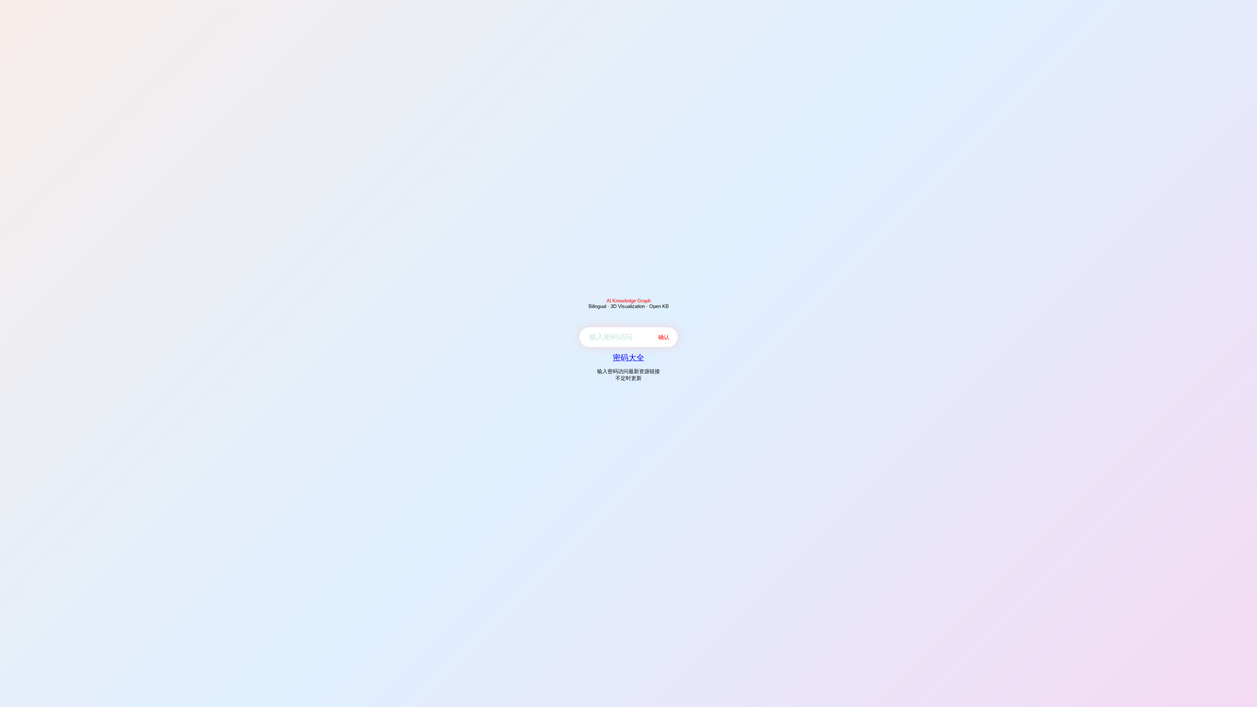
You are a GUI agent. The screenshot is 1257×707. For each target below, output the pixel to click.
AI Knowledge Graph (629, 300)
